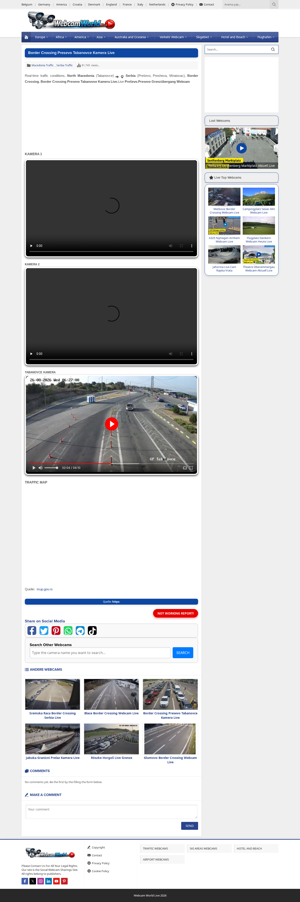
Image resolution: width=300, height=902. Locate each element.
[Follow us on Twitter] (32, 881)
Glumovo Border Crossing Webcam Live (170, 760)
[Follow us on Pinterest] (64, 881)
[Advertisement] (111, 118)
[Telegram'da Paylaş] (80, 630)
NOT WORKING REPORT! (175, 613)
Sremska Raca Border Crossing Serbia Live (52, 715)
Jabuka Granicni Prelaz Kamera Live (53, 758)
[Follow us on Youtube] (56, 881)
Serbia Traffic (64, 65)
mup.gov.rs (45, 589)
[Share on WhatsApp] (68, 630)
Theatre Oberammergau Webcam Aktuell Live (259, 268)
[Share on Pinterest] (56, 630)
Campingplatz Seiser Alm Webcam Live (259, 210)
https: (116, 602)
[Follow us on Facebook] (25, 881)
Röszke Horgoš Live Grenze (111, 758)
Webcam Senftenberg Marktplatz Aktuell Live (241, 166)
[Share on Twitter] (44, 630)
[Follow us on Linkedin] (48, 881)
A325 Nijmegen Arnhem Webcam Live (224, 239)
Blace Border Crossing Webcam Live (111, 713)
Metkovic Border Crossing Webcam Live (224, 210)
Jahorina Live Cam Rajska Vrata (224, 268)
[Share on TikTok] (92, 630)
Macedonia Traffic (43, 65)
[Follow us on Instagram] (40, 881)
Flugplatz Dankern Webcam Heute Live (259, 239)
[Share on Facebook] (31, 630)
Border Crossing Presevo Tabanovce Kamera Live (170, 715)
